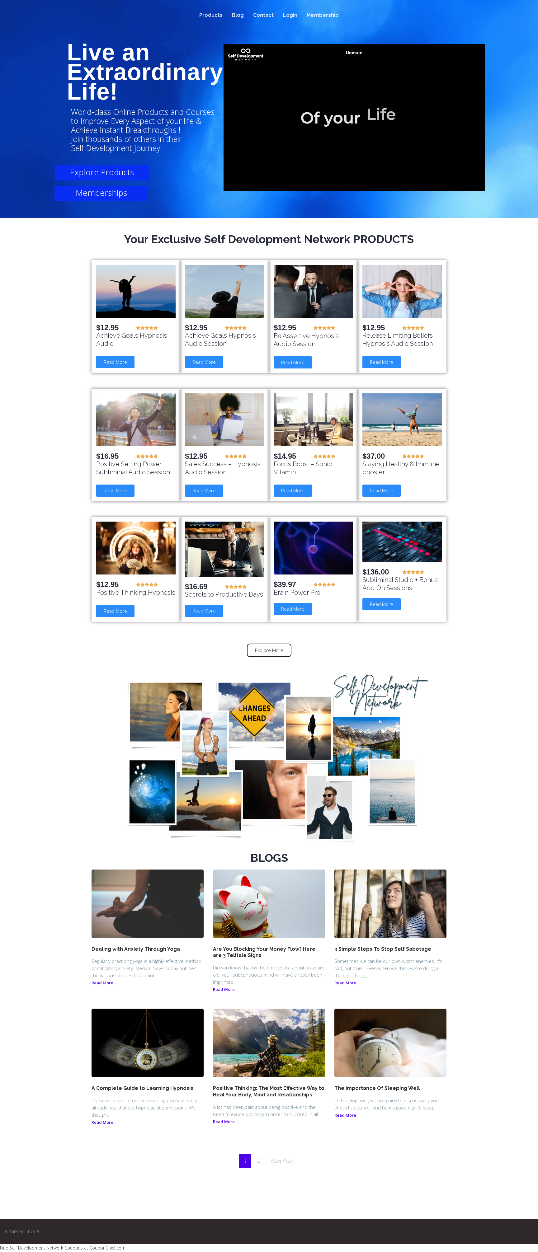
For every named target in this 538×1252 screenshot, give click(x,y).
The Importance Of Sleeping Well (377, 1088)
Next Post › (282, 1160)
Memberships (101, 192)
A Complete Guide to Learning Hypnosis (142, 1088)
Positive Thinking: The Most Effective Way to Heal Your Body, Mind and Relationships (268, 1091)
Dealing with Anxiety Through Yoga (136, 949)
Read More (102, 983)
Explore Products (102, 172)
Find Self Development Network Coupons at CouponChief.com (62, 1248)
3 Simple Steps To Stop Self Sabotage (382, 949)
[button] (115, 362)
